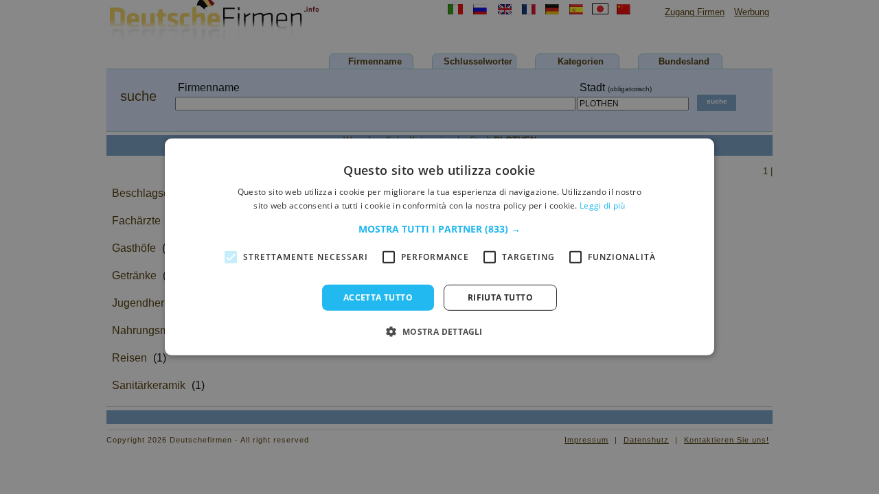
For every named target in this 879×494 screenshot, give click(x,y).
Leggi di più (603, 205)
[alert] (439, 247)
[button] (439, 229)
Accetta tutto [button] (378, 297)
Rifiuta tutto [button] (500, 297)
